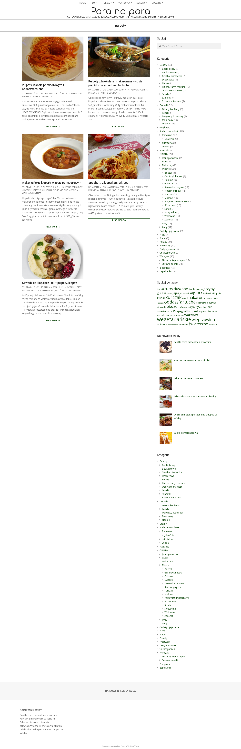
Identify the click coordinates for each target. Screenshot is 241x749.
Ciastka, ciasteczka (172, 76)
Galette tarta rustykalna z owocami (38, 715)
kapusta (195, 293)
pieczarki (161, 307)
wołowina (162, 324)
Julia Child (169, 138)
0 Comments (45, 96)
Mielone (92, 92)
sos (173, 311)
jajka (176, 293)
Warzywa (164, 256)
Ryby (164, 223)
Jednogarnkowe (73, 187)
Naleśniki (164, 150)
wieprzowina (203, 319)
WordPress (134, 746)
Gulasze (168, 183)
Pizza (162, 234)
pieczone (174, 306)
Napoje (166, 123)
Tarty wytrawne (168, 249)
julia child (184, 293)
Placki (163, 238)
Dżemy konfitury (171, 109)
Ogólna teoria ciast (172, 90)
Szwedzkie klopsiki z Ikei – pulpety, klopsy (49, 283)
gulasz (161, 293)
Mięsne (25, 96)
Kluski (165, 161)
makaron (195, 297)
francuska (167, 135)
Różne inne (170, 205)
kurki (184, 298)
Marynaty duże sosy (172, 116)
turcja (172, 316)
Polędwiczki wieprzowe (176, 201)
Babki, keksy (168, 68)
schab (204, 307)
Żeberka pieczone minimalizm (35, 722)
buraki (160, 289)
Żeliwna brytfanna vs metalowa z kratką (41, 725)
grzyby (209, 288)
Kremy (165, 83)
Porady (163, 241)
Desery (163, 64)
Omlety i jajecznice (170, 231)
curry (168, 288)
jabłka (169, 293)
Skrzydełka (170, 212)
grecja (199, 289)
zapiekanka (173, 325)
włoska (166, 146)
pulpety (186, 307)
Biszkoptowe (169, 72)
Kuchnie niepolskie (49, 190)
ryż (198, 306)
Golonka (168, 179)
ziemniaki (183, 324)
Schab (167, 208)
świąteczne (198, 323)
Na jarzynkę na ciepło (173, 260)
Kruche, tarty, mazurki (173, 86)
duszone (181, 288)
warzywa (191, 315)
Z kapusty (165, 267)
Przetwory (165, 245)
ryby (192, 306)
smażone (163, 311)
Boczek (168, 172)
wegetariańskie (174, 319)
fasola (192, 289)
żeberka (213, 324)
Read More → (53, 126)
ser (210, 307)
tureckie (180, 315)
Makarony (93, 190)
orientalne (201, 302)
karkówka (208, 293)
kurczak (173, 297)
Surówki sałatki (170, 263)
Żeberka (168, 219)
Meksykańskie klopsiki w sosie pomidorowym (51, 182)
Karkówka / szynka (174, 187)
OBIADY (164, 154)
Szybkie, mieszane (171, 101)
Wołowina (169, 215)
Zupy (164, 227)
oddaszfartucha (180, 302)
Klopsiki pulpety (74, 93)
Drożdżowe (168, 79)
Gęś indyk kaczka (173, 176)
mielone (208, 298)
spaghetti (183, 311)
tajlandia (203, 311)
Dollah (117, 746)
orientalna (167, 142)
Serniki (165, 94)
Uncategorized (167, 252)
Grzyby (163, 127)
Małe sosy (167, 119)
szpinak (194, 311)
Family (165, 112)
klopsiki (217, 293)
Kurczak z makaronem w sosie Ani (38, 718)
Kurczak (168, 194)
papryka (211, 302)
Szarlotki (166, 97)
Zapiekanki (165, 271)
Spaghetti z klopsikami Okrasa (108, 182)
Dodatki (164, 105)
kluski (161, 298)
